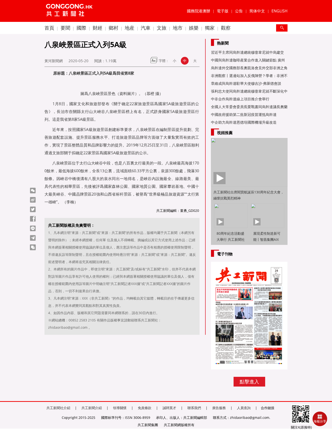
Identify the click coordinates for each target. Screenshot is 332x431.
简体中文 (257, 11)
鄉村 (113, 28)
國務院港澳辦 (198, 11)
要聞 (65, 28)
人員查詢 (244, 407)
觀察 (226, 28)
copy (33, 247)
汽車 (145, 28)
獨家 (210, 28)
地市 (178, 28)
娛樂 (194, 28)
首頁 (49, 28)
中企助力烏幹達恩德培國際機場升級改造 (244, 122)
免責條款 (144, 407)
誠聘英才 (169, 407)
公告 (239, 11)
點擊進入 (249, 381)
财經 (97, 28)
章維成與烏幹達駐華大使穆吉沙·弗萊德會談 (246, 83)
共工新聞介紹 (91, 407)
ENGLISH (279, 11)
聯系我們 (194, 407)
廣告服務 (219, 407)
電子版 (222, 11)
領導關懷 (120, 407)
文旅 (161, 28)
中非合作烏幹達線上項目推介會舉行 (240, 98)
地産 (129, 28)
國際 (81, 28)
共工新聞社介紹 (58, 407)
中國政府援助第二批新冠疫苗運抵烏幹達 (244, 114)
